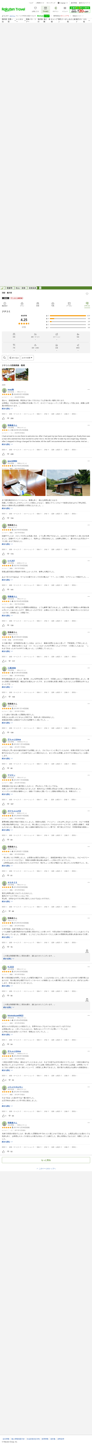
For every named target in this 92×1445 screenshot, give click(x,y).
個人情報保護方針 (18, 1439)
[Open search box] (4, 357)
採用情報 (45, 1439)
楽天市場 (74, 3)
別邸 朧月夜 (7, 293)
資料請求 (61, 1439)
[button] (8, 374)
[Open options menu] (88, 389)
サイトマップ (51, 3)
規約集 (52, 1439)
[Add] (87, 293)
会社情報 (6, 1439)
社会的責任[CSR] (33, 1439)
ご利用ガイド (40, 3)
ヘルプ (31, 3)
